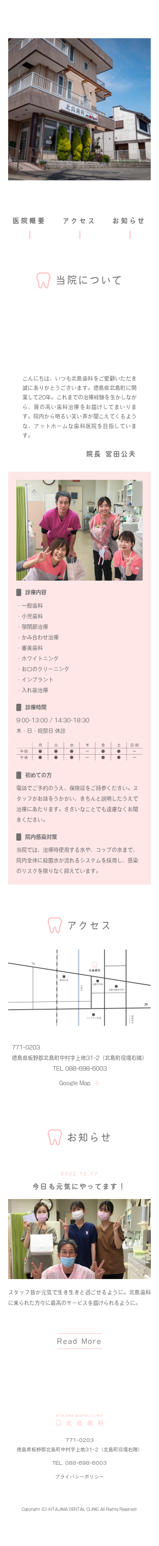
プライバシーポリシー (79, 1476)
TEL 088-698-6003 (80, 1068)
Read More (79, 1341)
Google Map (75, 1083)
